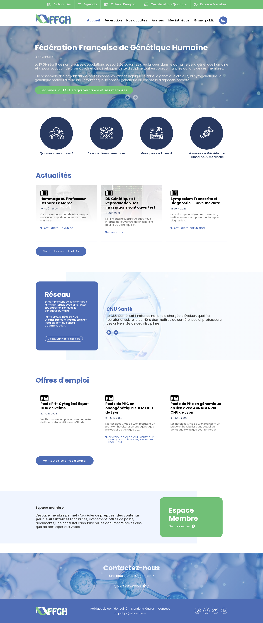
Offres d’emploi (123, 4)
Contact (164, 608)
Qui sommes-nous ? (56, 153)
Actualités (62, 4)
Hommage (66, 228)
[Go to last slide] (108, 332)
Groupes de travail (156, 153)
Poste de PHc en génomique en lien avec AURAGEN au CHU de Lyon (196, 408)
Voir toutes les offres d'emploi (64, 461)
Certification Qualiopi (168, 4)
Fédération (113, 20)
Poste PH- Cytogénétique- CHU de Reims (64, 406)
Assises (158, 20)
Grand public (204, 20)
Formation (115, 232)
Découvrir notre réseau (64, 339)
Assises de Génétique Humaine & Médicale (207, 155)
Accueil (93, 20)
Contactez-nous (131, 568)
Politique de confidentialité (108, 608)
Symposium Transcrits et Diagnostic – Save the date (195, 201)
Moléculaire (129, 439)
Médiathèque (178, 20)
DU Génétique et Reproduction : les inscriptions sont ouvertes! (130, 203)
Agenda (90, 4)
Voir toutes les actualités (61, 251)
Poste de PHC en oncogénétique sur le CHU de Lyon (129, 408)
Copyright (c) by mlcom (130, 613)
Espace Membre (212, 4)
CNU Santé (119, 309)
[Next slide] (116, 332)
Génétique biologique (123, 437)
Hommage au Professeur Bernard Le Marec (63, 201)
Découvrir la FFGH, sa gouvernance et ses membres (83, 90)
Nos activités (136, 20)
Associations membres (106, 153)
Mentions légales (143, 608)
